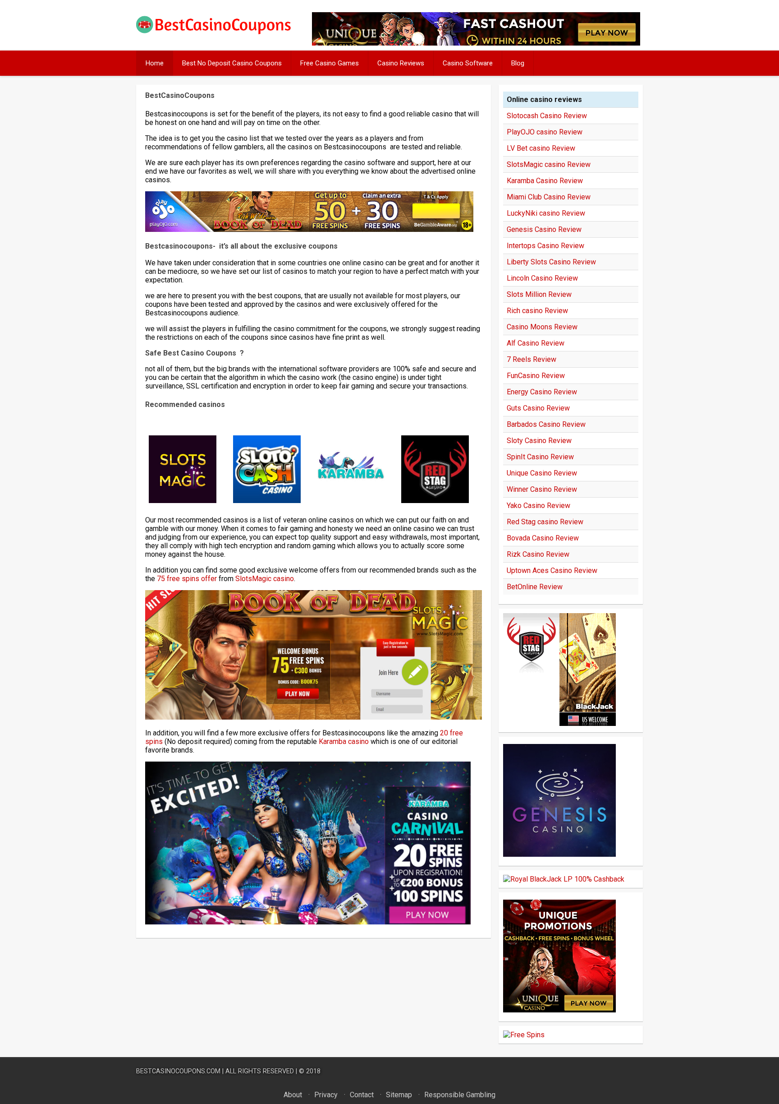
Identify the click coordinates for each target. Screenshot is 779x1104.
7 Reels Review (531, 359)
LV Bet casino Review (541, 148)
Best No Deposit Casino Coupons (232, 63)
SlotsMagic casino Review (549, 164)
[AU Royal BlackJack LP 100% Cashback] (563, 879)
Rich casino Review (537, 310)
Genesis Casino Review (544, 229)
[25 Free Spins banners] (524, 1034)
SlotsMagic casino (264, 578)
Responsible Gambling (459, 1094)
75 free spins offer (187, 578)
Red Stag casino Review (545, 521)
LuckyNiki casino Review (546, 213)
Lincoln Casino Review (542, 278)
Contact (362, 1094)
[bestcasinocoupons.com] (221, 32)
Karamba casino (344, 741)
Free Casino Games (329, 63)
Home (155, 63)
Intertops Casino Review (545, 245)
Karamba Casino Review (545, 180)
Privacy (326, 1094)
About (293, 1094)
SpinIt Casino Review (540, 457)
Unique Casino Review (542, 473)
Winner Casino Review (542, 489)
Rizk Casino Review (538, 554)
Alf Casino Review (535, 343)
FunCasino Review (536, 375)
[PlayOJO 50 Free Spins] (309, 229)
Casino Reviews (400, 63)
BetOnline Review (535, 586)
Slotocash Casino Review (547, 115)
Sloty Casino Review (539, 440)
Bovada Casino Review (543, 538)
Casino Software (468, 63)
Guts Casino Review (538, 408)
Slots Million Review (539, 294)
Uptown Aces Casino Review (552, 570)
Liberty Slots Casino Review (551, 262)
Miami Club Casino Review (549, 197)
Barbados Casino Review (546, 424)
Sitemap (399, 1094)
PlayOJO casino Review (544, 132)
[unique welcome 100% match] (559, 723)
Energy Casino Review (542, 392)
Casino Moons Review (542, 327)
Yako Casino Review (538, 505)
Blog (517, 63)
